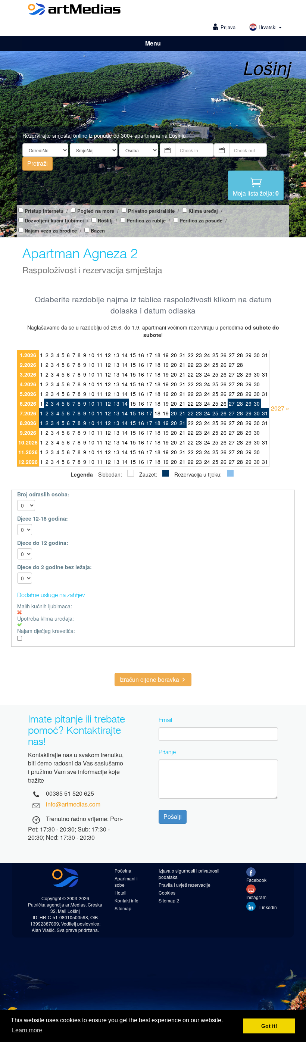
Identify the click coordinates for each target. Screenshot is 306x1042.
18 (157, 355)
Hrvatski (268, 27)
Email (165, 720)
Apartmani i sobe (126, 881)
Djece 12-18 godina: (42, 518)
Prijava (228, 27)
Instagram (256, 897)
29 (249, 355)
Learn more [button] (27, 1030)
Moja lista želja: (256, 193)
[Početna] (74, 10)
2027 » (280, 408)
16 (141, 355)
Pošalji (172, 816)
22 (191, 355)
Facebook (256, 880)
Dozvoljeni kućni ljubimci (54, 220)
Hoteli (121, 892)
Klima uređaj (203, 211)
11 (100, 355)
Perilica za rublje (146, 220)
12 (108, 355)
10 (91, 355)
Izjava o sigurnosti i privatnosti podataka (189, 873)
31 (265, 355)
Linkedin (267, 907)
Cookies (167, 892)
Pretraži (37, 163)
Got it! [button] (269, 1026)
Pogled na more (95, 211)
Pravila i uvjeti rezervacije (184, 885)
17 (149, 355)
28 (240, 355)
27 (232, 355)
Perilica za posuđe (200, 220)
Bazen (98, 230)
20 (174, 355)
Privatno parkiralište (151, 211)
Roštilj (105, 220)
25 (215, 355)
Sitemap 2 (169, 900)
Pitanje (167, 752)
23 (199, 355)
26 (224, 355)
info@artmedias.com (73, 804)
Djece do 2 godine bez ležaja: (54, 567)
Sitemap (123, 908)
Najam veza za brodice (51, 230)
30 (257, 355)
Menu (153, 43)
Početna (123, 870)
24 (207, 355)
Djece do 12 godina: (42, 542)
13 (116, 355)
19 (166, 355)
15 (133, 355)
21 (182, 355)
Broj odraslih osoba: (43, 494)
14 (125, 355)
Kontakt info (126, 900)
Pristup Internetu (44, 211)
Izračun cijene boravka (150, 679)
